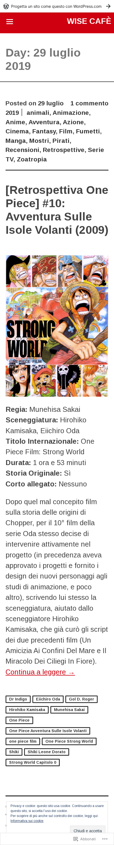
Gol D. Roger (81, 699)
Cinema (17, 131)
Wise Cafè (89, 21)
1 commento (89, 103)
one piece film (23, 741)
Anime (15, 122)
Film (65, 131)
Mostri (39, 140)
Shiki (14, 752)
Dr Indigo (18, 699)
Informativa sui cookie (27, 821)
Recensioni (22, 149)
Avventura (43, 122)
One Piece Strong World (69, 741)
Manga (16, 140)
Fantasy (44, 131)
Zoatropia (32, 159)
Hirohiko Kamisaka (27, 709)
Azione (73, 122)
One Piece (19, 720)
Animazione (71, 112)
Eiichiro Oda (48, 699)
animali (38, 112)
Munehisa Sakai (69, 709)
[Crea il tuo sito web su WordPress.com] (57, 6)
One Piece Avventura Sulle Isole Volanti (48, 731)
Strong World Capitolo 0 (32, 762)
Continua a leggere (40, 672)
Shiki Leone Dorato (47, 752)
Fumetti (88, 131)
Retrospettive (63, 149)
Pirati (61, 140)
